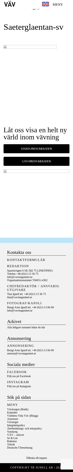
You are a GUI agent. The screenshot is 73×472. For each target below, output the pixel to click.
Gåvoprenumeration (36, 161)
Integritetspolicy (16, 425)
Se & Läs (12, 438)
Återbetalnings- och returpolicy (24, 428)
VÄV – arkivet (15, 434)
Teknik (11, 444)
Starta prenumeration (36, 148)
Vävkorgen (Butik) (17, 409)
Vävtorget (12, 422)
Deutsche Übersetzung (19, 447)
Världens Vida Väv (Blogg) (22, 415)
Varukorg (12, 431)
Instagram (25, 386)
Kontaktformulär (26, 260)
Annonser (12, 418)
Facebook (25, 376)
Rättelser (12, 441)
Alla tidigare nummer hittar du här (26, 327)
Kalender (12, 412)
